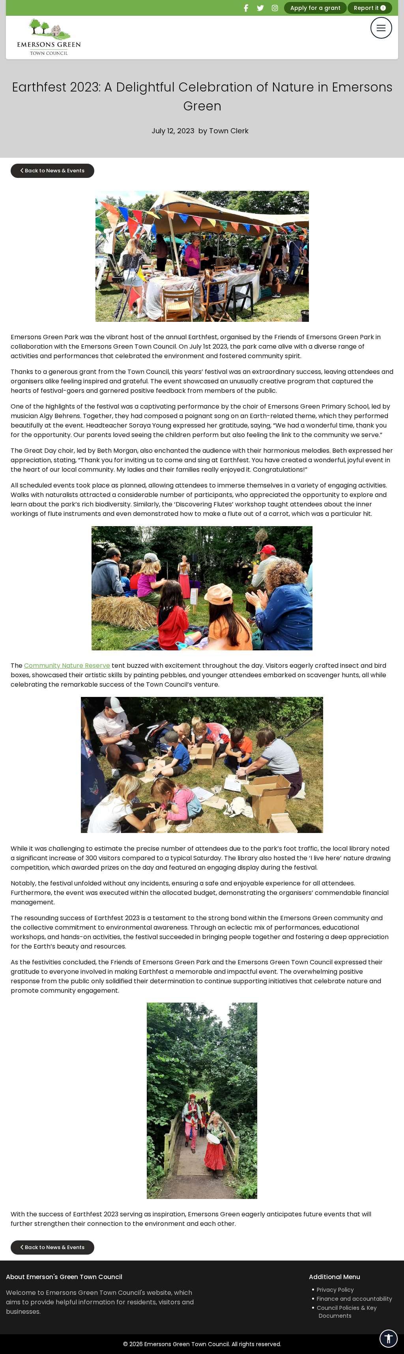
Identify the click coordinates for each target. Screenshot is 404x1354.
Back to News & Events (54, 170)
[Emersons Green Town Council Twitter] (260, 8)
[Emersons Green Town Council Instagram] (275, 8)
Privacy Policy (335, 1290)
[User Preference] (389, 1339)
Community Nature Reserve (67, 665)
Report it (367, 8)
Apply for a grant (315, 8)
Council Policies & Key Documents (347, 1312)
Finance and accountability (354, 1299)
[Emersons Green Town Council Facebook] (245, 8)
